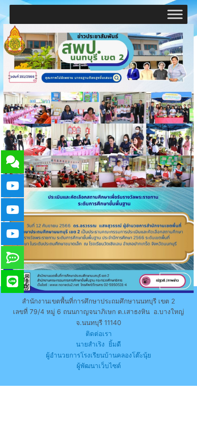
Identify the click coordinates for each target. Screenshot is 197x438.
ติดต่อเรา (99, 333)
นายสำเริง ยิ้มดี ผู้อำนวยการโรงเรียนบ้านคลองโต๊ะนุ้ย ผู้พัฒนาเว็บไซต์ (98, 355)
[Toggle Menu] (175, 14)
